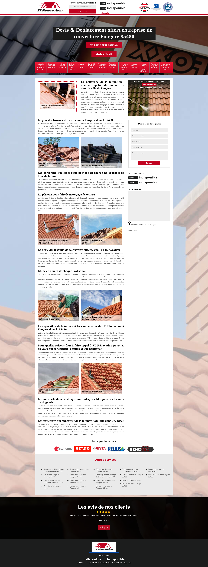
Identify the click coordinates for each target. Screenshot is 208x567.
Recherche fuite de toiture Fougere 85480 (79, 470)
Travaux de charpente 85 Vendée (102, 65)
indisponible (116, 3)
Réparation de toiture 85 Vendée (113, 65)
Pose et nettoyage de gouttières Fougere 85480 (53, 481)
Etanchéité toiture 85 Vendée (91, 65)
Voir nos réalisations (104, 45)
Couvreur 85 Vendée (81, 65)
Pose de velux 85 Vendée (134, 65)
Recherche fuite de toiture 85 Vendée (124, 66)
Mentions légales (121, 563)
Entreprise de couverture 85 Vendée (40, 66)
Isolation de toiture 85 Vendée (72, 66)
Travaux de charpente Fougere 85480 (78, 481)
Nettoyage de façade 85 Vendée (51, 65)
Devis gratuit (104, 54)
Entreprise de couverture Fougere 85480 (105, 481)
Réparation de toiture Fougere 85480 (78, 476)
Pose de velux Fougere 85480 (52, 487)
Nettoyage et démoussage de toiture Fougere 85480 (54, 470)
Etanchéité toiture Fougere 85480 (132, 485)
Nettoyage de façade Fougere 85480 (156, 470)
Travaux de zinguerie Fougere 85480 (52, 476)
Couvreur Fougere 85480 (131, 480)
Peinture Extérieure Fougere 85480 (159, 476)
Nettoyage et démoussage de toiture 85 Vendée (166, 66)
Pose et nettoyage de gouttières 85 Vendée (143, 67)
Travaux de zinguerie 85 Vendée (154, 65)
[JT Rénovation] (50, 7)
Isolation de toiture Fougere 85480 (132, 476)
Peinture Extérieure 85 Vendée (62, 65)
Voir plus (104, 527)
